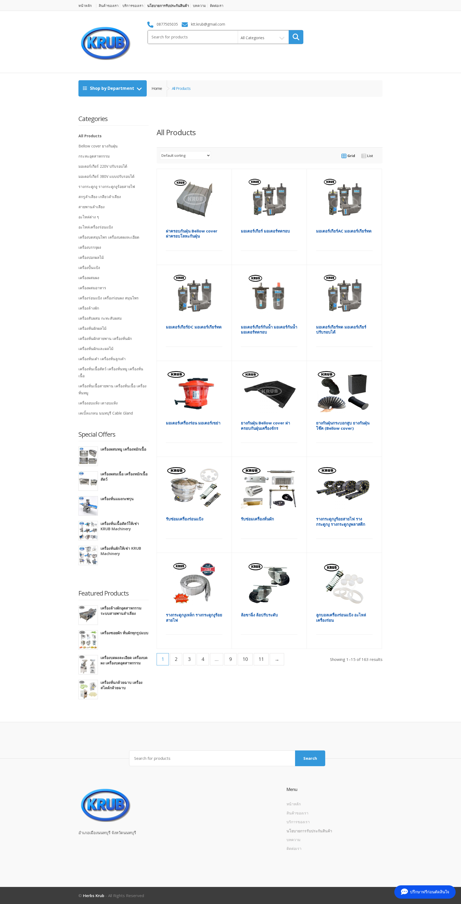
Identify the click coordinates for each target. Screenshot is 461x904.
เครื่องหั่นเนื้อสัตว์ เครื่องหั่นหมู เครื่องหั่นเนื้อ (110, 372)
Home (157, 88)
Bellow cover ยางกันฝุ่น (98, 145)
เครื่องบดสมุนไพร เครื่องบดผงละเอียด (108, 237)
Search (310, 758)
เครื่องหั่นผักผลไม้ (92, 328)
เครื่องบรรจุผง (89, 247)
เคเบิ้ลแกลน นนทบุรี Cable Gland (105, 413)
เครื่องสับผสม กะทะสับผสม (100, 318)
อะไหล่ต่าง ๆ (88, 216)
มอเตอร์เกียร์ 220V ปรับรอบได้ (102, 166)
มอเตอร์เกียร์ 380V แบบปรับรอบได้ (106, 176)
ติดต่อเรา (216, 6)
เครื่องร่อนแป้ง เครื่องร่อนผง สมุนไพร (108, 297)
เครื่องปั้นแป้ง (89, 267)
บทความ (199, 6)
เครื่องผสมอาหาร (92, 287)
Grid (351, 155)
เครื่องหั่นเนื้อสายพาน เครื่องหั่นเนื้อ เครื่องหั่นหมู (112, 389)
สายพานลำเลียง (91, 206)
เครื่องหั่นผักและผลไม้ (95, 348)
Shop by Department (112, 88)
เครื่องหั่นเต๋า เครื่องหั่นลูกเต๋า (102, 358)
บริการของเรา (132, 6)
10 (245, 659)
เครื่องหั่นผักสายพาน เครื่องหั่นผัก (105, 338)
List (369, 155)
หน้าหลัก (85, 6)
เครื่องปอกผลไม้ (91, 257)
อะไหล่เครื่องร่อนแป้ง (95, 227)
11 (261, 659)
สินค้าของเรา (108, 6)
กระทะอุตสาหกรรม (94, 156)
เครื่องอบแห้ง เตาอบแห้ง (98, 402)
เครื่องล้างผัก (88, 308)
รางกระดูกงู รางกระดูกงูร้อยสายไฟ (106, 186)
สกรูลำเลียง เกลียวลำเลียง (99, 196)
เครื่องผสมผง (88, 277)
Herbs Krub (93, 895)
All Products (90, 135)
